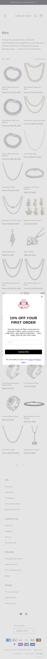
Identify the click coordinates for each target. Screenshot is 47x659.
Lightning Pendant (8, 252)
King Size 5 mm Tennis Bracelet (31, 188)
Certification (10, 498)
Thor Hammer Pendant (31, 450)
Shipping (8, 531)
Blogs (7, 576)
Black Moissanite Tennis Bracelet (32, 417)
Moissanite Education (13, 558)
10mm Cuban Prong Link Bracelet (10, 88)
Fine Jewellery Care (13, 570)
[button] (5, 16)
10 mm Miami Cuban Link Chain (32, 284)
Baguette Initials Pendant (33, 220)
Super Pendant (29, 252)
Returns (8, 537)
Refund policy (38, 650)
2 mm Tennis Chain (30, 154)
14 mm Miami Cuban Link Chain (10, 284)
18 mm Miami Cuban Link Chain (32, 88)
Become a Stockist (12, 509)
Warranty (8, 525)
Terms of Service (11, 592)
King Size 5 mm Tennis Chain (12, 220)
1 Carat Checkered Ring (10, 416)
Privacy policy (18, 653)
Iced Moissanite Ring (31, 383)
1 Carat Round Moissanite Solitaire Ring (10, 384)
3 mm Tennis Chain (8, 187)
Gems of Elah (14, 649)
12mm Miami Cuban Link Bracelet (10, 121)
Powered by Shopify (24, 649)
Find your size (10, 543)
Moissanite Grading (13, 504)
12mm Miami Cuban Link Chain (34, 120)
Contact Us (9, 492)
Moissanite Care (11, 564)
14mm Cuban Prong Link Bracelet (10, 155)
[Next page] (30, 464)
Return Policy (10, 597)
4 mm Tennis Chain (8, 450)
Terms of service (30, 653)
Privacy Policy (10, 603)
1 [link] (16, 464)
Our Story (9, 486)
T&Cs (31, 359)
